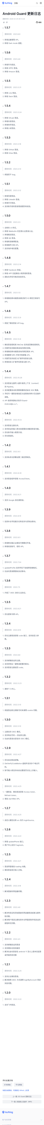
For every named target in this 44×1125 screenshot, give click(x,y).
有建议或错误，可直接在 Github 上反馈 (16, 1090)
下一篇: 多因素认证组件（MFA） (22, 1102)
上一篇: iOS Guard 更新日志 (22, 1096)
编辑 (39, 22)
